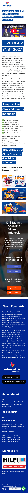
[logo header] (7, 1)
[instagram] (6, 489)
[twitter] (3, 489)
